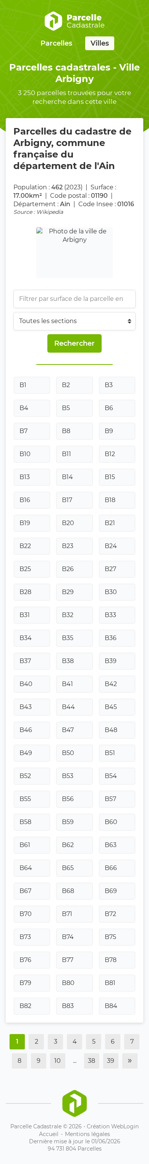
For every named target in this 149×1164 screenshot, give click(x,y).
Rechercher (74, 343)
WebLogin (125, 1126)
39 (110, 1060)
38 (91, 1060)
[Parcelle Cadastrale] (74, 21)
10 (57, 1060)
